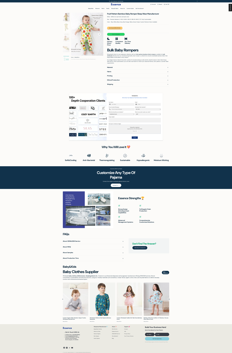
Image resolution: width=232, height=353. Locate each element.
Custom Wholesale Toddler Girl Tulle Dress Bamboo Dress (102, 318)
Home (72, 57)
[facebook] (64, 347)
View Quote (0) (230, 8)
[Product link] (75, 299)
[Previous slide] (35, 1)
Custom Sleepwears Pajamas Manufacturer (83, 352)
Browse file (135, 131)
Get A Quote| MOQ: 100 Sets (114, 28)
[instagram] (66, 347)
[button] (153, 4)
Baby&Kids (77, 57)
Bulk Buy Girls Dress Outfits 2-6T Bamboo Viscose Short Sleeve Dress (129, 318)
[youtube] (72, 347)
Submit (134, 137)
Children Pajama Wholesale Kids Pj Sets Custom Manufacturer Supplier (155, 318)
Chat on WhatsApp (116, 34)
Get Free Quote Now (157, 338)
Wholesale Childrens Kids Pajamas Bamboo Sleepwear (73, 318)
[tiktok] (69, 347)
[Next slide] (197, 1)
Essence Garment (71, 352)
